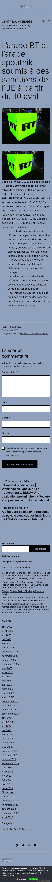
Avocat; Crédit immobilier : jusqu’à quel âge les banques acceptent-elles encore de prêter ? (25, 599)
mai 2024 (6, 730)
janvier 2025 (8, 697)
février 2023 (8, 792)
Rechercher (8, 543)
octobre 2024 (9, 709)
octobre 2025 (9, 660)
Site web (6, 433)
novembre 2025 (10, 656)
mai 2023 (6, 780)
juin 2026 (6, 635)
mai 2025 (6, 680)
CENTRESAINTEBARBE (17, 21)
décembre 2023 (10, 751)
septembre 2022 (10, 813)
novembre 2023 (10, 755)
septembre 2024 (10, 713)
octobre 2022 (9, 809)
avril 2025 (7, 685)
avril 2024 (7, 734)
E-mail (6, 417)
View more (18, 875)
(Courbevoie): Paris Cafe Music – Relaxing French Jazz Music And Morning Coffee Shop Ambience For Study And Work (25, 585)
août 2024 (7, 718)
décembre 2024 (10, 701)
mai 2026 (6, 639)
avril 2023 (7, 784)
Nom (5, 402)
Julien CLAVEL (12, 330)
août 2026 (7, 627)
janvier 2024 (8, 747)
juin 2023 (6, 776)
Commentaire (10, 372)
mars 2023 (7, 788)
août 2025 (7, 668)
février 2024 (8, 742)
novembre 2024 (10, 705)
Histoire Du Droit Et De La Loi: (34, 333)
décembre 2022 (10, 800)
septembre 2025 (10, 664)
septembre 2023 (10, 763)
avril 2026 (7, 643)
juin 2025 (6, 676)
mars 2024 (7, 738)
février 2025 (8, 693)
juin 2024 (6, 726)
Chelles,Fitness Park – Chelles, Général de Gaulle (23, 592)
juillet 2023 (7, 771)
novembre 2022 (10, 804)
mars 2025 (7, 689)
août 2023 (7, 767)
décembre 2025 (10, 651)
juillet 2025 (7, 672)
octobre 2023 (9, 759)
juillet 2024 (7, 722)
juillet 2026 (7, 631)
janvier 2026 (8, 647)
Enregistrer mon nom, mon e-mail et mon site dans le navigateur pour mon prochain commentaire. (26, 451)
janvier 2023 (8, 796)
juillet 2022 (7, 817)
